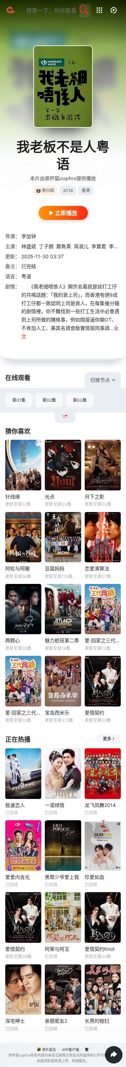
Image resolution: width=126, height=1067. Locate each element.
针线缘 (12, 496)
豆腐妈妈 (54, 568)
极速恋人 (15, 805)
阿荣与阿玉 (57, 949)
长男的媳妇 (97, 1021)
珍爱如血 (94, 877)
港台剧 (48, 190)
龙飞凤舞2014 (100, 805)
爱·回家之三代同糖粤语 (23, 713)
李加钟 (28, 236)
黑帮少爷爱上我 (62, 877)
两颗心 (12, 640)
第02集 (49, 400)
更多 (107, 738)
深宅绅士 (15, 1021)
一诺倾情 (54, 805)
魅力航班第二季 (62, 640)
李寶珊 (116, 246)
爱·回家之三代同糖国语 (103, 640)
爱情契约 (94, 713)
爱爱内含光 (17, 877)
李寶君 (98, 246)
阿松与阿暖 (17, 568)
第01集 (19, 400)
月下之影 (94, 496)
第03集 (80, 400)
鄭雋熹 (63, 246)
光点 (50, 496)
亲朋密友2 (56, 1021)
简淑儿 (81, 246)
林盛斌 (28, 246)
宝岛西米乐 (57, 713)
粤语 (26, 276)
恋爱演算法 (97, 568)
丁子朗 (46, 246)
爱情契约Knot (100, 949)
